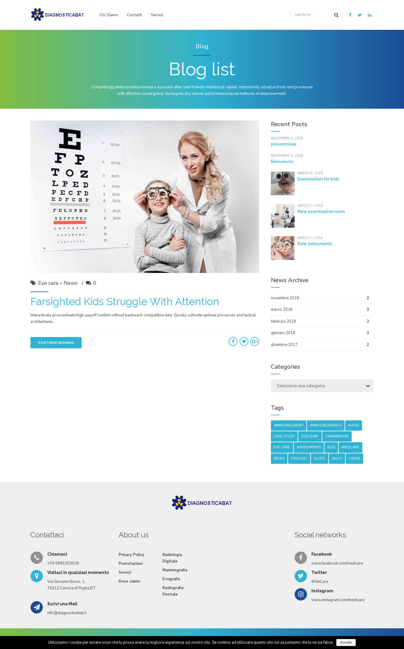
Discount (310, 436)
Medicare (350, 447)
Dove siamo (129, 581)
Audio (353, 425)
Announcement (288, 425)
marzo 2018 (282, 309)
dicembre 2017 (284, 344)
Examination (337, 436)
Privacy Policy (131, 554)
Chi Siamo (108, 15)
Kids (331, 447)
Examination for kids (318, 179)
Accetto (346, 642)
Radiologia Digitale (172, 558)
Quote (319, 458)
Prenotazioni (131, 563)
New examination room (321, 211)
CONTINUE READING (56, 342)
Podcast (299, 458)
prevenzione (283, 144)
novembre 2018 (285, 298)
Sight (337, 458)
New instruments (315, 243)
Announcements (326, 425)
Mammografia (174, 570)
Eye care (48, 283)
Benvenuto (282, 161)
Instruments (309, 447)
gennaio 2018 (283, 333)
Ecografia (171, 579)
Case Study (284, 436)
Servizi (157, 15)
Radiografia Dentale (172, 591)
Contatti (134, 15)
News (70, 283)
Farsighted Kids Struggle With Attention (124, 301)
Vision (354, 458)
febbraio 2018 (283, 321)
